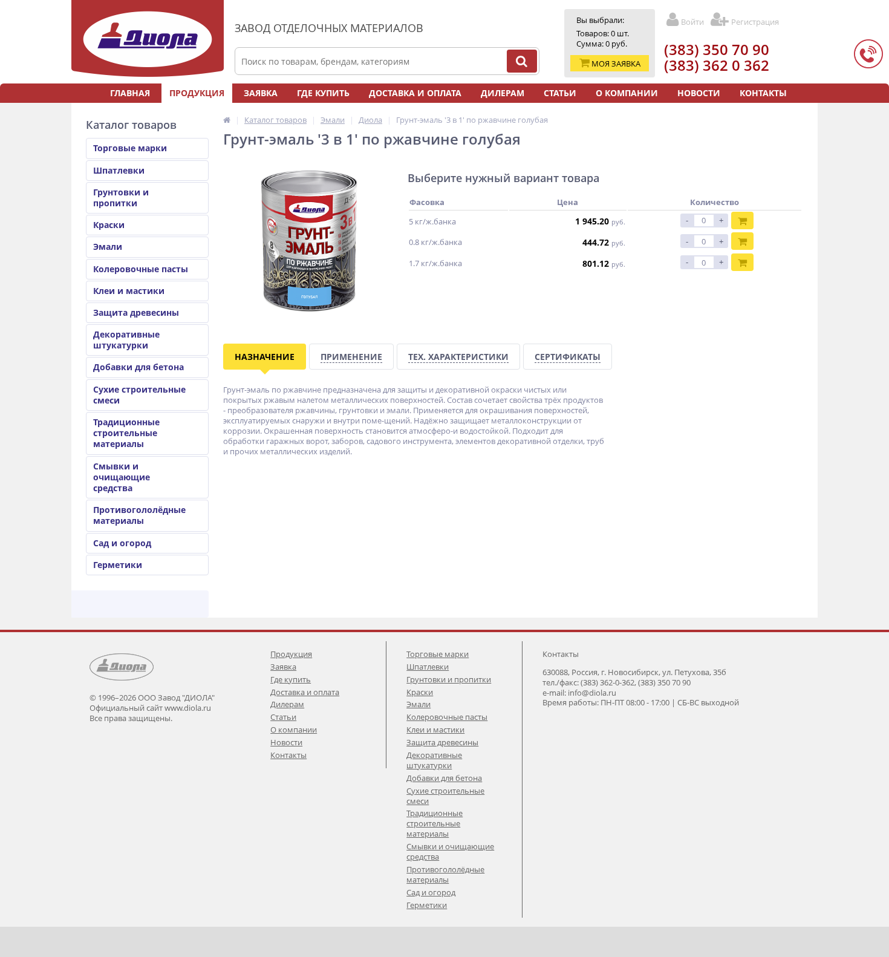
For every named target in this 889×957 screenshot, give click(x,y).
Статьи (560, 93)
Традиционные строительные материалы (126, 432)
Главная (130, 93)
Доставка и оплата (415, 93)
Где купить (323, 93)
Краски (109, 224)
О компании (627, 93)
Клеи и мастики (128, 290)
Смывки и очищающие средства (121, 477)
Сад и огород (122, 543)
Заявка (261, 93)
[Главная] (226, 119)
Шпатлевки (119, 170)
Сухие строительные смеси (139, 395)
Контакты (763, 93)
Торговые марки (130, 148)
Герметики (117, 564)
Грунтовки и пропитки (121, 197)
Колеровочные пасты (140, 269)
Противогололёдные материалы (139, 515)
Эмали (107, 246)
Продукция (196, 93)
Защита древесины (136, 312)
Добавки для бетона (138, 367)
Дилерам (502, 93)
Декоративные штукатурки (126, 339)
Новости (698, 93)
